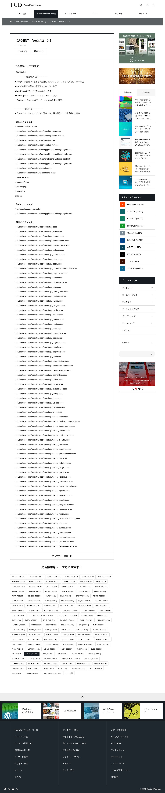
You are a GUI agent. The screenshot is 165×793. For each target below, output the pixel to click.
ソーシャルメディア (130, 309)
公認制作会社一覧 (22, 750)
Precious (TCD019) (83, 663)
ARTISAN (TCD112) (35, 586)
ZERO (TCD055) (68, 634)
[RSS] (17, 789)
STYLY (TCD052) (17, 639)
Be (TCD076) (16, 620)
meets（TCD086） (18, 610)
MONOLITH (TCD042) (85, 644)
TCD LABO (116, 743)
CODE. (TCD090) (50, 606)
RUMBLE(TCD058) (18, 634)
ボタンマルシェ (117, 763)
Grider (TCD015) (48, 668)
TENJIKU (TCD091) (33, 606)
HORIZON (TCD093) (101, 601)
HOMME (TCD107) (68, 591)
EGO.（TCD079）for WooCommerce (41, 615)
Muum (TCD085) (34, 610)
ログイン (18, 777)
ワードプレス (127, 288)
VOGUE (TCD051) (34, 639)
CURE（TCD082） (89, 610)
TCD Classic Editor (32, 673)
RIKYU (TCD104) (17, 596)
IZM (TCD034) (16, 654)
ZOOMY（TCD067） (68, 625)
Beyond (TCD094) (84, 601)
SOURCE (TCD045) (34, 644)
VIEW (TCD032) (47, 654)
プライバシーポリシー (72, 757)
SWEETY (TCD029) (94, 654)
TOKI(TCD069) (36, 625)
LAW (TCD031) (62, 654)
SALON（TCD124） (18, 577)
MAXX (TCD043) (68, 644)
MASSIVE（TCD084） (51, 610)
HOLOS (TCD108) (51, 591)
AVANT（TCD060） (82, 630)
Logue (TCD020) (67, 663)
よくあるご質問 (21, 763)
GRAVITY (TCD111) (18, 586)
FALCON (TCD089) (66, 606)
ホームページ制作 (129, 295)
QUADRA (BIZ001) (67, 586)
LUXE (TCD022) (33, 663)
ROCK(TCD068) (51, 625)
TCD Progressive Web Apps (52, 673)
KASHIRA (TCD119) (104, 577)
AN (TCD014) (62, 668)
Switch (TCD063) (35, 630)
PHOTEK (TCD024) (91, 659)
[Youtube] (13, 789)
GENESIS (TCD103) (34, 596)
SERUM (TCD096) (51, 601)
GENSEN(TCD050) (50, 639)
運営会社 (66, 763)
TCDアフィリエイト (120, 737)
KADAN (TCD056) (52, 634)
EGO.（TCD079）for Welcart (67, 615)
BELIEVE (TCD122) (53, 577)
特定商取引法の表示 (71, 750)
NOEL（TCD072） (86, 620)
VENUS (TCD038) (50, 649)
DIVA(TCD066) (84, 625)
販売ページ (39, 51)
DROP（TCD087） (101, 606)
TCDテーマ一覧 (21, 737)
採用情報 (115, 777)
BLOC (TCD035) (96, 649)
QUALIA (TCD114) (86, 581)
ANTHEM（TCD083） (71, 610)
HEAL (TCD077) (102, 615)
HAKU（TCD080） (18, 615)
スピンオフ (127, 330)
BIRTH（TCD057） (35, 634)
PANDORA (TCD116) (52, 581)
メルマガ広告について (120, 770)
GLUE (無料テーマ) (84, 586)
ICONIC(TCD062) (51, 630)
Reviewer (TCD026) (50, 659)
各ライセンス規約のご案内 (74, 743)
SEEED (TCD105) (100, 591)
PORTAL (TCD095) (67, 601)
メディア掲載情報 (118, 730)
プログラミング (128, 316)
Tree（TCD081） (105, 610)
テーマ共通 (69, 673)
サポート (18, 770)
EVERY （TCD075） (32, 620)
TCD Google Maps (96, 668)
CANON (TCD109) (35, 591)
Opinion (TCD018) (100, 663)
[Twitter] (9, 789)
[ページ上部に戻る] (82, 697)
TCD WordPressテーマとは (26, 730)
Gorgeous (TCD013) (78, 668)
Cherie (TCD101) (66, 596)
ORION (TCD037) (66, 649)
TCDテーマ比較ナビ (23, 743)
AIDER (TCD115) (69, 581)
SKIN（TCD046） (18, 644)
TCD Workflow (16, 673)
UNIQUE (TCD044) (52, 644)
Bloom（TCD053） (101, 634)
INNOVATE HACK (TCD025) (71, 659)
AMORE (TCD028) (18, 659)
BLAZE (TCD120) (88, 577)
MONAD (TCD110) (18, 591)
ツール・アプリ (128, 323)
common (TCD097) (34, 601)
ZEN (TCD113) (101, 581)
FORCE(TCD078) (87, 615)
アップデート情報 (70, 730)
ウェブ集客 (127, 302)
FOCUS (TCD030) (77, 654)
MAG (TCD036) (82, 649)
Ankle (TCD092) (17, 606)
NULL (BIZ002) (52, 586)
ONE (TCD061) (66, 630)
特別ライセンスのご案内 (73, 737)
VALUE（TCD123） (36, 577)
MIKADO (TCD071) (103, 620)
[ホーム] (11, 22)
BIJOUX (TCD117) (35, 581)
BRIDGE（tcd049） (67, 639)
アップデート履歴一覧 (62, 556)
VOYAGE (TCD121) (71, 577)
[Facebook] (5, 789)
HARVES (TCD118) (18, 581)
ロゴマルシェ (116, 757)
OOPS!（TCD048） (85, 639)
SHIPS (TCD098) (17, 601)
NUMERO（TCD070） (19, 625)
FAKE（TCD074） (49, 620)
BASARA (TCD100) (82, 596)
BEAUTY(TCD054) (84, 634)
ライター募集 (68, 770)
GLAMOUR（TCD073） (68, 620)
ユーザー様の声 (21, 757)
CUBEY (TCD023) (18, 663)
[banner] (137, 48)
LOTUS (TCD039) (34, 649)
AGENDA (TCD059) (99, 630)
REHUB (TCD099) (99, 596)
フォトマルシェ (117, 750)
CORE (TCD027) (34, 659)
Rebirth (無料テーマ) (101, 586)
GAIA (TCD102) (51, 596)
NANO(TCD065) (98, 625)
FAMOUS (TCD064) (18, 630)
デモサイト (23, 51)
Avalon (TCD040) (17, 649)
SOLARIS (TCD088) (84, 606)
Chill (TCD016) (33, 668)
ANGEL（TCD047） (103, 639)
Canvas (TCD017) (18, 668)
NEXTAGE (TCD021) (50, 663)
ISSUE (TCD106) (84, 591)
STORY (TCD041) (103, 644)
